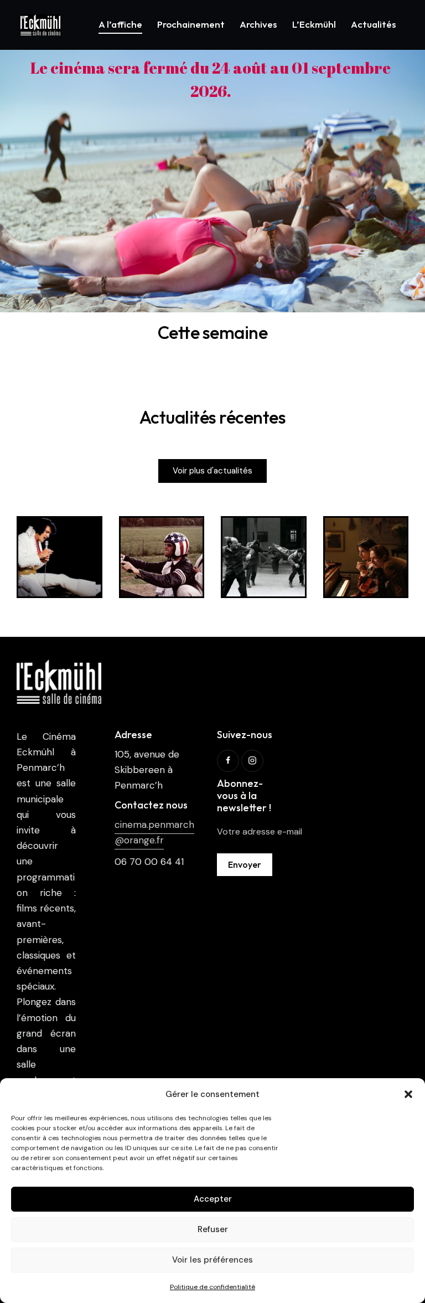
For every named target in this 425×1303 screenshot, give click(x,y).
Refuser (213, 1229)
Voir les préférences (212, 1259)
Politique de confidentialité (212, 1287)
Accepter (213, 1198)
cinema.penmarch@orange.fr (154, 832)
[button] (408, 1094)
